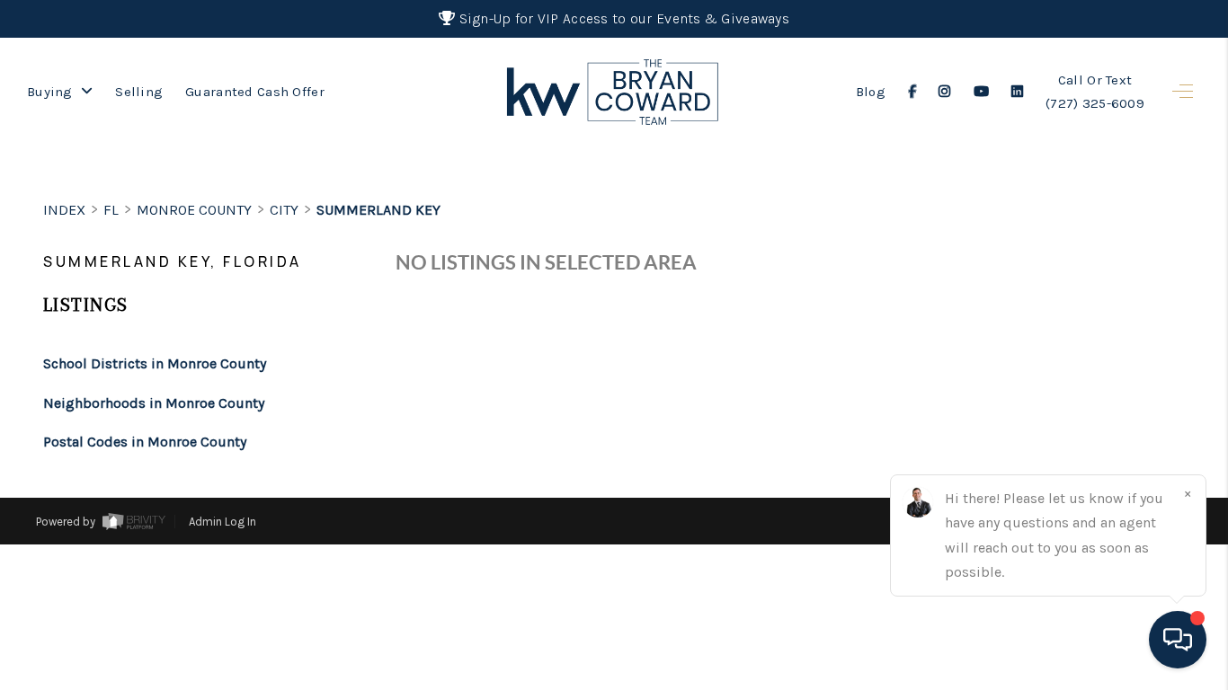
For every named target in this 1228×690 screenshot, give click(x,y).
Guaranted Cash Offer (255, 92)
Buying (51, 92)
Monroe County (194, 209)
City (284, 209)
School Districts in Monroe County (154, 363)
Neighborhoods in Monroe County (153, 402)
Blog (870, 92)
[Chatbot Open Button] (1177, 639)
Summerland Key (378, 209)
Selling (139, 92)
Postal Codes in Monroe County (144, 441)
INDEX (64, 209)
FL (111, 209)
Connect (1090, 651)
